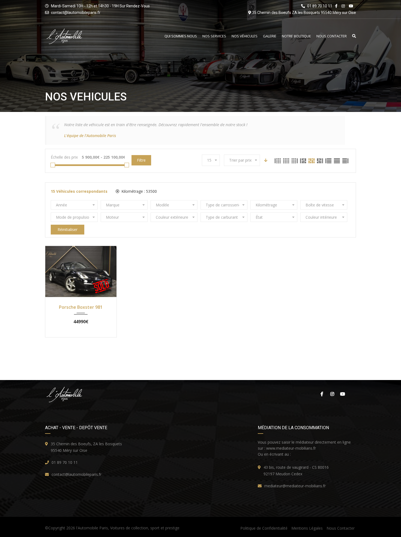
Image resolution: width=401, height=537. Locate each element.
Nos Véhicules (245, 36)
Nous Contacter (331, 36)
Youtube (342, 394)
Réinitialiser (67, 229)
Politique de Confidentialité (264, 528)
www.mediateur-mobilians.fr (291, 448)
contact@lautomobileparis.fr (75, 12)
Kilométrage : (138, 191)
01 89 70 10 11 (65, 462)
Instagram (331, 394)
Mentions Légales (307, 528)
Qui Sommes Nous (180, 36)
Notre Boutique (296, 36)
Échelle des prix (64, 157)
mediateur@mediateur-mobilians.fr (295, 485)
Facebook (320, 394)
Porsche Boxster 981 (81, 307)
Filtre (141, 160)
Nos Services (214, 36)
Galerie (269, 36)
